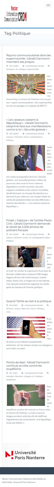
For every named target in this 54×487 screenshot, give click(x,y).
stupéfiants (11, 380)
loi (17, 69)
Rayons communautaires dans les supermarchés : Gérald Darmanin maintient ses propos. (28, 58)
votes (8, 312)
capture (9, 238)
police (47, 238)
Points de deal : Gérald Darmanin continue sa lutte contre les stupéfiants (28, 365)
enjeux (17, 309)
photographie (38, 238)
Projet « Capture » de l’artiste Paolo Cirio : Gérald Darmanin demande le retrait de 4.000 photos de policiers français (29, 225)
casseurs (10, 137)
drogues (27, 376)
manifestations (36, 137)
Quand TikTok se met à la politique (28, 301)
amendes (10, 376)
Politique (22, 69)
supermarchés (33, 69)
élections (10, 309)
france (26, 137)
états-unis (25, 309)
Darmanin (10, 69)
